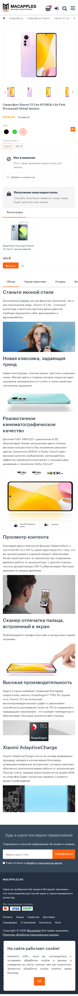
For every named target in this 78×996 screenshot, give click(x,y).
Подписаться (64, 854)
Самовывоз (10, 922)
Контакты (45, 922)
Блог (58, 922)
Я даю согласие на (33, 862)
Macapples (34, 930)
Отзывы (60, 281)
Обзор (11, 281)
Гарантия (33, 917)
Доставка (49, 917)
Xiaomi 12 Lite (61, 18)
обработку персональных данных (44, 862)
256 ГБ (19, 146)
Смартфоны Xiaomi (38, 18)
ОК (39, 981)
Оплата (7, 917)
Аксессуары (15, 212)
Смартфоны (16, 18)
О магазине (28, 922)
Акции (20, 917)
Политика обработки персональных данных (31, 934)
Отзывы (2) (24, 117)
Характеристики (35, 281)
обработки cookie (37, 960)
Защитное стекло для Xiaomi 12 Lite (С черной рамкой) (18, 247)
